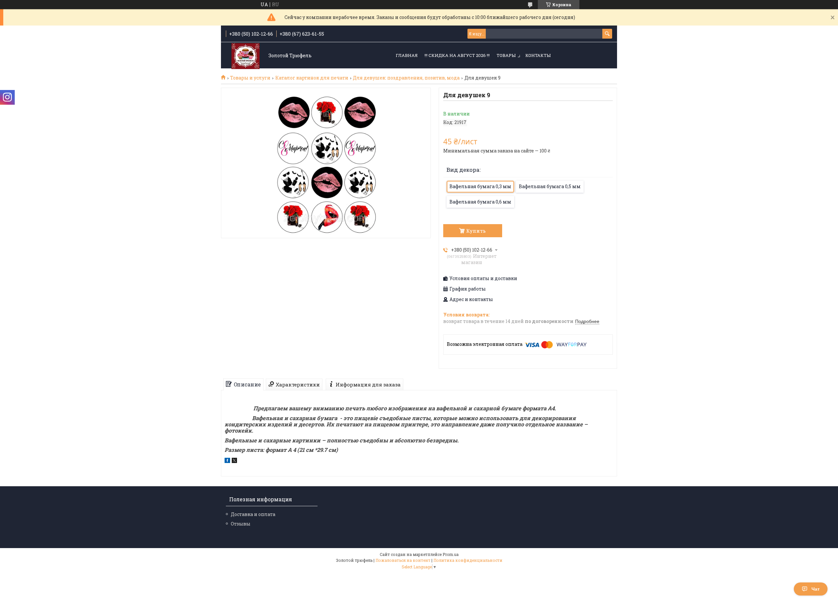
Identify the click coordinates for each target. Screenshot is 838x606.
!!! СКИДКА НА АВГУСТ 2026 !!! (457, 55)
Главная (407, 55)
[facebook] (227, 461)
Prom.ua (451, 554)
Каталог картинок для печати (311, 78)
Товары (506, 55)
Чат (815, 589)
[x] (234, 461)
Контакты (538, 55)
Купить (476, 230)
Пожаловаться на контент (402, 560)
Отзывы (240, 524)
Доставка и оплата (253, 514)
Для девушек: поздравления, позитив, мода (406, 78)
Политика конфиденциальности (467, 560)
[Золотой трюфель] (245, 56)
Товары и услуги (250, 78)
